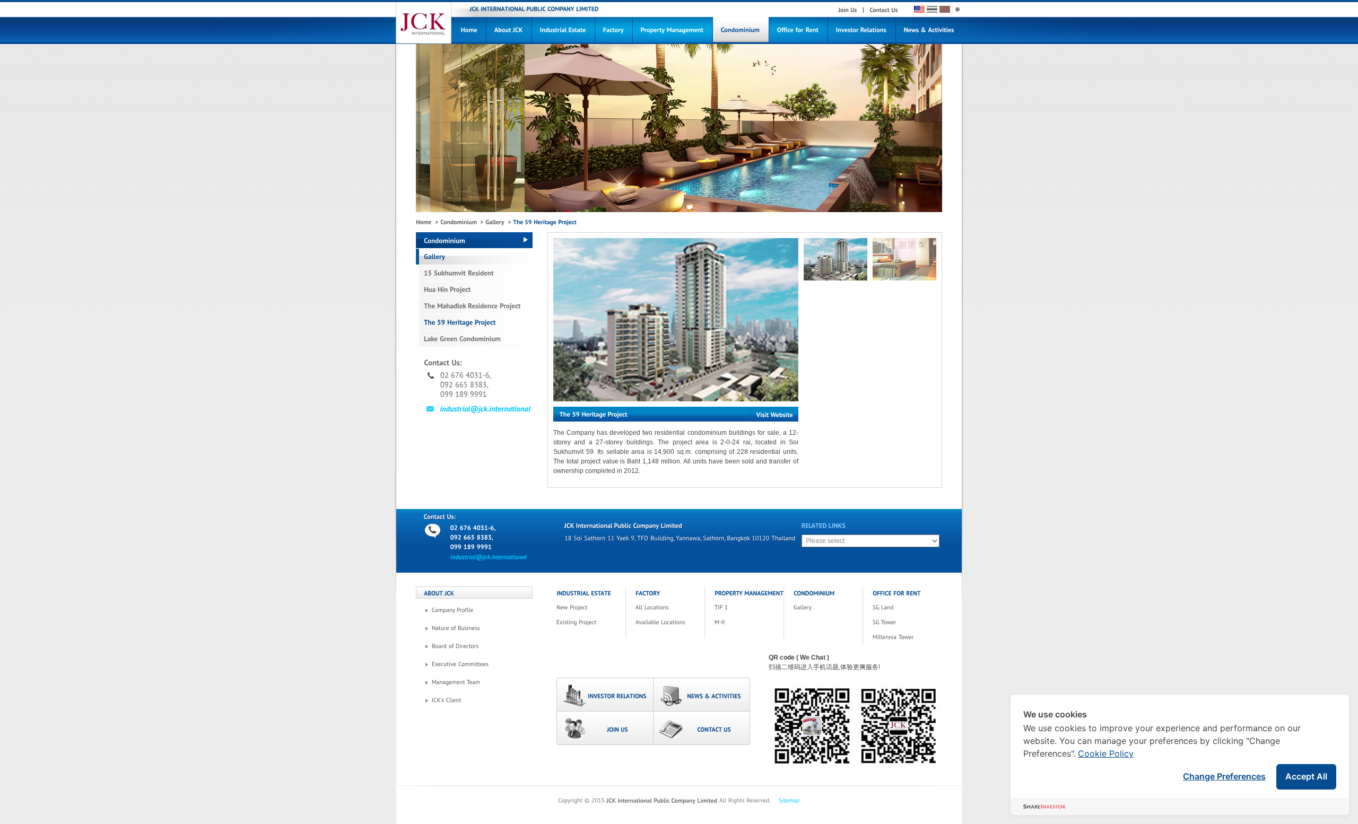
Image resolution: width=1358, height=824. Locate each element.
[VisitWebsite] (774, 414)
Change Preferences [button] (1224, 776)
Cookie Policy (1106, 753)
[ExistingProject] (594, 622)
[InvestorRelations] (861, 30)
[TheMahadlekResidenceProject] (474, 306)
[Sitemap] (789, 800)
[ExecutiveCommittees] (482, 664)
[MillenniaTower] (911, 637)
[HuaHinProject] (474, 289)
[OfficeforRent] (798, 30)
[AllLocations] (674, 607)
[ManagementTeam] (482, 682)
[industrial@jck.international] (478, 409)
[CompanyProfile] (482, 610)
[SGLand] (911, 607)
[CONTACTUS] (701, 728)
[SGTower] (911, 622)
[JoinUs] (847, 9)
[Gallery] (494, 222)
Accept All (1306, 776)
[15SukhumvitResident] (474, 273)
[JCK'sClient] (482, 700)
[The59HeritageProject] (474, 322)
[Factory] (613, 30)
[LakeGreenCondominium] (474, 339)
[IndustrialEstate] (563, 30)
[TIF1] (753, 607)
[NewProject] (594, 607)
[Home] (469, 30)
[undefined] (675, 319)
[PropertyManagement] (672, 30)
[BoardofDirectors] (482, 646)
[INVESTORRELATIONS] (605, 695)
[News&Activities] (929, 30)
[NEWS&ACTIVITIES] (701, 695)
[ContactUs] (883, 9)
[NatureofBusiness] (482, 628)
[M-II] (753, 622)
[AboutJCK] (509, 30)
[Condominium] (741, 30)
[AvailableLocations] (674, 622)
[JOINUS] (605, 728)
